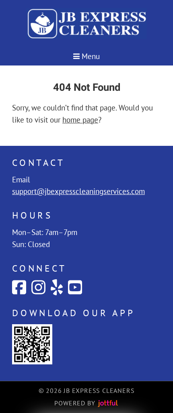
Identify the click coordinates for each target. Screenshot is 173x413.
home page (80, 120)
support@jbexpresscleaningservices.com (78, 191)
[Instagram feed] (38, 287)
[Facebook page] (19, 287)
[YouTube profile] (75, 287)
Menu (90, 56)
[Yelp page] (57, 287)
